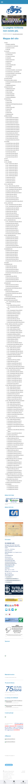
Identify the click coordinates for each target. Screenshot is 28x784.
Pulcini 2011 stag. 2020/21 (11, 213)
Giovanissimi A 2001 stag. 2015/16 (15, 451)
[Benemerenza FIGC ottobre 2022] (14, 529)
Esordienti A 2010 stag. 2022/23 (12, 190)
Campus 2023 (9, 102)
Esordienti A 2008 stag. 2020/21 (14, 334)
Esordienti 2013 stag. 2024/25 (12, 238)
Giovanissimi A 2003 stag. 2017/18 (14, 421)
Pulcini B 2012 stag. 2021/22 (12, 228)
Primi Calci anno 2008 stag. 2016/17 (15, 342)
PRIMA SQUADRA (8, 115)
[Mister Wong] (8, 761)
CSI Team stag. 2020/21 (11, 151)
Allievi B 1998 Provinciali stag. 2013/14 (15, 475)
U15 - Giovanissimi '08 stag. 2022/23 (15, 330)
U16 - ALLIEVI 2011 (9, 202)
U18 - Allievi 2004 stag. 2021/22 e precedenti (15, 400)
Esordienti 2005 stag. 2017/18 (13, 393)
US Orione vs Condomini (11, 74)
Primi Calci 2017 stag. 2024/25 (12, 286)
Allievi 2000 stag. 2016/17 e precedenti (14, 458)
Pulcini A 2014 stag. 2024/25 (12, 252)
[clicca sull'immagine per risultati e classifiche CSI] (14, 513)
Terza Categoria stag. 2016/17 (12, 132)
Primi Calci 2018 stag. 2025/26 (12, 291)
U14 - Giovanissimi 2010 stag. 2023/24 (14, 189)
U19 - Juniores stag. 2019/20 (12, 173)
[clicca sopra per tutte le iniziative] (14, 688)
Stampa (6, 771)
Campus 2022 (9, 109)
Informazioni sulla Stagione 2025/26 (13, 81)
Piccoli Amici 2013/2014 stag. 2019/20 (14, 247)
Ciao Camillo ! (9, 66)
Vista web (23, 772)
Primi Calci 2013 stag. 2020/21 (12, 245)
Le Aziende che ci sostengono (12, 45)
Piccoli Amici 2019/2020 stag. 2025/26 (14, 296)
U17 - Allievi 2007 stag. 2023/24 (14, 347)
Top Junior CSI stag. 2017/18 (12, 156)
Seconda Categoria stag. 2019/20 (12, 127)
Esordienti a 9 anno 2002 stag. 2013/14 (15, 444)
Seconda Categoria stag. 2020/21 (12, 126)
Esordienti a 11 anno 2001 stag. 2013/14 (16, 455)
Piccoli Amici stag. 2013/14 (13, 383)
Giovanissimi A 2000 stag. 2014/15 (15, 462)
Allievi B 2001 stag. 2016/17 (13, 450)
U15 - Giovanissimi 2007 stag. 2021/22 (15, 351)
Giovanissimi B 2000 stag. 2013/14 (15, 463)
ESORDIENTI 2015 (8, 264)
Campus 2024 (9, 100)
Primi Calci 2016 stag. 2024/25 (12, 277)
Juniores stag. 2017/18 (10, 177)
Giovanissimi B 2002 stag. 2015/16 (14, 441)
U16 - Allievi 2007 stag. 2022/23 (14, 349)
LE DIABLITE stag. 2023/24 (13, 487)
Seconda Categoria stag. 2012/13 (12, 139)
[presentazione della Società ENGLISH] (9, 614)
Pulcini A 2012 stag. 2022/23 (12, 226)
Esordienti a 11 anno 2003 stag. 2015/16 (16, 424)
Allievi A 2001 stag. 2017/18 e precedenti (14, 448)
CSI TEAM (7, 141)
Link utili (8, 49)
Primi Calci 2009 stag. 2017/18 (14, 318)
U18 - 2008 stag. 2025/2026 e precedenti (14, 323)
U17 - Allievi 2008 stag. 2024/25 (14, 325)
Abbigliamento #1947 (10, 88)
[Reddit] (17, 758)
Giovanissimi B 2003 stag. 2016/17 (14, 422)
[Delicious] (13, 758)
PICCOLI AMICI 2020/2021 (10, 298)
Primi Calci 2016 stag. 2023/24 (12, 279)
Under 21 (7, 160)
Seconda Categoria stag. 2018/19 (12, 129)
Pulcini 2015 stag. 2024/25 (11, 267)
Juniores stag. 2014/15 (10, 182)
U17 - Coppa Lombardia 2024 (13, 327)
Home (6, 42)
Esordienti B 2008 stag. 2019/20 (14, 337)
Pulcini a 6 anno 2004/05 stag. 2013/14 (15, 414)
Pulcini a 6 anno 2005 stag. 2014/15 (15, 398)
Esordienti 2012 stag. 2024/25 (12, 223)
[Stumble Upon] (11, 761)
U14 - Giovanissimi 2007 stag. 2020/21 (15, 352)
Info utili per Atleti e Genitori (11, 80)
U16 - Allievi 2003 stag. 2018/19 (14, 419)
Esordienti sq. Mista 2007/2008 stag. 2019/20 (15, 357)
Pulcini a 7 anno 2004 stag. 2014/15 (15, 412)
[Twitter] (11, 758)
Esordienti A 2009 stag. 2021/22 (14, 311)
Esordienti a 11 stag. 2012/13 (13, 465)
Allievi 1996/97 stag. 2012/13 (12, 479)
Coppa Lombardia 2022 (11, 64)
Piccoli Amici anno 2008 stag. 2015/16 (15, 344)
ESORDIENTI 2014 (8, 248)
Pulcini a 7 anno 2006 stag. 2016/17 (15, 378)
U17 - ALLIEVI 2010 (9, 184)
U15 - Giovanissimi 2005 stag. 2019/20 (15, 390)
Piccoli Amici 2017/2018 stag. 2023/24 (14, 288)
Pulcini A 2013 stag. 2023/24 (12, 240)
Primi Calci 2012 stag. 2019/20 (12, 231)
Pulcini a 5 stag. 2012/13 (12, 415)
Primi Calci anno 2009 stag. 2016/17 (15, 320)
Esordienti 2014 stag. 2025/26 (12, 250)
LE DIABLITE (8, 484)
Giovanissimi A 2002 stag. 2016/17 (15, 439)
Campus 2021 (9, 112)
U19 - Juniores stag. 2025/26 (12, 163)
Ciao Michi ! (8, 68)
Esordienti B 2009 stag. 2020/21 (14, 313)
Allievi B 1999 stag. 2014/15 (13, 468)
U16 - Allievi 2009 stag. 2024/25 (14, 305)
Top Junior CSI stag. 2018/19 (12, 155)
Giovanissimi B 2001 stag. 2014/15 (14, 453)
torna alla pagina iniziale (18, 34)
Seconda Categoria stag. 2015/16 (12, 134)
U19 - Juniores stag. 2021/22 (12, 170)
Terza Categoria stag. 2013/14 (12, 138)
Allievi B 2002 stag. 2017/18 (13, 438)
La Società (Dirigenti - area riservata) (13, 73)
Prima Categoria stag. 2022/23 (12, 122)
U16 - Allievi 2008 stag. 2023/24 (14, 329)
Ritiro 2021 (8, 110)
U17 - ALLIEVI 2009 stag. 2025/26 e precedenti (13, 302)
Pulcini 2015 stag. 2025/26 (11, 265)
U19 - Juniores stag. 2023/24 (12, 167)
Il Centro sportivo (8, 78)
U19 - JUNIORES (8, 161)
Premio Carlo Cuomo (10, 59)
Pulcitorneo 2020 (9, 114)
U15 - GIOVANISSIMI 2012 (10, 219)
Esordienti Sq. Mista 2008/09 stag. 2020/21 (16, 335)
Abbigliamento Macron (10, 85)
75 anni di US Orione (10, 56)
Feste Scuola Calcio (10, 90)
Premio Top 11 (9, 61)
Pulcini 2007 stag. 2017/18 (13, 361)
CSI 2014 (7, 262)
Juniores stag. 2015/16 (10, 180)
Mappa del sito (11, 771)
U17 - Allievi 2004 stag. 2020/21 (14, 402)
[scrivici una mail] (6, 609)
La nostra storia (9, 54)
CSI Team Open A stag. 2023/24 (12, 146)
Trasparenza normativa (11, 52)
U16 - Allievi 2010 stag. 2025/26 (12, 185)
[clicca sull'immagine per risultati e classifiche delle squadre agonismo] (14, 500)
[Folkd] (20, 758)
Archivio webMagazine (11, 97)
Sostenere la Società (10, 47)
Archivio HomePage (10, 93)
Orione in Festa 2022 (10, 107)
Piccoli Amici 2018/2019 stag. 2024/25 (14, 293)
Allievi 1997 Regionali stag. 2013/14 (15, 480)
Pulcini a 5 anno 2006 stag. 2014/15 (15, 381)
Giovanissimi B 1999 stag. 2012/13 (14, 472)
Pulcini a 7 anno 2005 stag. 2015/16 (15, 397)
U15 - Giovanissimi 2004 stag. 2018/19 (15, 405)
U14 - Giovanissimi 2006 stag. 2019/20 (15, 373)
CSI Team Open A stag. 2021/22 (12, 149)
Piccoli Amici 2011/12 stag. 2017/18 (13, 218)
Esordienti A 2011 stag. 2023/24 (12, 207)
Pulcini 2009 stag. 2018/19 (13, 317)
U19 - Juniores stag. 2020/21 (12, 172)
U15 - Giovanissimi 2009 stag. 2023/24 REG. (15, 307)
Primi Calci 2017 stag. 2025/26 (12, 284)
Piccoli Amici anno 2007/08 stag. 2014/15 (16, 366)
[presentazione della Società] (6, 614)
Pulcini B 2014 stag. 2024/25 (12, 254)
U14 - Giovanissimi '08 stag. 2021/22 (15, 332)
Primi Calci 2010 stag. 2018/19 (12, 197)
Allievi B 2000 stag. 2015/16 (13, 460)
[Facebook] (8, 758)
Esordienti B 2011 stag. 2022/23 (12, 209)
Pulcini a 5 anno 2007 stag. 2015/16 (15, 364)
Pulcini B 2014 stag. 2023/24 (12, 255)
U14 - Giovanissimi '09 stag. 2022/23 (15, 310)
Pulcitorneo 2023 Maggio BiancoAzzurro (14, 103)
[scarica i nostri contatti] (9, 609)
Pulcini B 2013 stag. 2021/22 (12, 243)
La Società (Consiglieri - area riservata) (14, 69)
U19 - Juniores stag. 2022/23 (12, 168)
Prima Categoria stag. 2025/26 (12, 117)
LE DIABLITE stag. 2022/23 (13, 489)
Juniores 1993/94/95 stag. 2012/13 (13, 482)
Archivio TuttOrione (10, 95)
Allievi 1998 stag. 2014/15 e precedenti (14, 473)
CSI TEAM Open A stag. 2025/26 (12, 143)
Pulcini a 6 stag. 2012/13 (12, 434)
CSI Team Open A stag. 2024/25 (12, 144)
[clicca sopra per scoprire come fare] (14, 600)
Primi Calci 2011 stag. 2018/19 (12, 216)
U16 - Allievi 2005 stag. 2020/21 (14, 388)
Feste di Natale (9, 92)
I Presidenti (8, 57)
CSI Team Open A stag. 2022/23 (12, 148)
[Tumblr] (13, 761)
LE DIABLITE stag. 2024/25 (13, 485)
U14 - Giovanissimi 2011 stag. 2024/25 (14, 206)
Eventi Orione (8, 98)
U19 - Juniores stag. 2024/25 (12, 165)
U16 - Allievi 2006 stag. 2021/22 (14, 369)
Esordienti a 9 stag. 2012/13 (13, 456)
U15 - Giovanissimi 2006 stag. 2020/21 (15, 371)
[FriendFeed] (17, 761)
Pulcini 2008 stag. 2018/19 (13, 339)
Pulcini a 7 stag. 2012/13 (12, 446)
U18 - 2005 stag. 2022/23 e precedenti (13, 385)
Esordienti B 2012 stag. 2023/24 (12, 225)
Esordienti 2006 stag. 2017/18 (14, 376)
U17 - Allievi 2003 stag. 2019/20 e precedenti (15, 417)
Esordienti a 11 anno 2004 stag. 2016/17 (16, 409)
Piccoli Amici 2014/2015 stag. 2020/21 (14, 260)
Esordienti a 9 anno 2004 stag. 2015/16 (15, 410)
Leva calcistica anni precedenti (11, 300)
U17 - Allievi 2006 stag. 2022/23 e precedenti (15, 368)
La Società (7, 51)
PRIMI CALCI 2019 (8, 294)
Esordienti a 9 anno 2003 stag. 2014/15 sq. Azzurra (16, 427)
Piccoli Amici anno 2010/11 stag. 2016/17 (14, 201)
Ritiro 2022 (8, 105)
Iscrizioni (8, 83)
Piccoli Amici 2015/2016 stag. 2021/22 (14, 272)
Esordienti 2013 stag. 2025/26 (12, 236)
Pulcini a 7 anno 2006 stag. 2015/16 (15, 380)
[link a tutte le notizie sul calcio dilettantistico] (14, 701)
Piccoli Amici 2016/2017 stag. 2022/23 (14, 281)
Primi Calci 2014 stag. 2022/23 (12, 257)
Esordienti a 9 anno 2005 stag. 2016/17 (15, 395)
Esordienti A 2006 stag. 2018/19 (14, 375)
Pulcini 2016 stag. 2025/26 (11, 276)
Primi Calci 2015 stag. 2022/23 (12, 271)
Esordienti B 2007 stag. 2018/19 (14, 359)
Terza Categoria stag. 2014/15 (12, 136)
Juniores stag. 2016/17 (10, 178)
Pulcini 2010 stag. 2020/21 (11, 194)
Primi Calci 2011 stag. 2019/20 (12, 214)
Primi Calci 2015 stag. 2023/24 (12, 269)
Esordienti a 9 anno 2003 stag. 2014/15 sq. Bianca (16, 430)
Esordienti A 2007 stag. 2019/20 (14, 354)
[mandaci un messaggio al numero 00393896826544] (15, 609)
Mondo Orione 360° (9, 86)
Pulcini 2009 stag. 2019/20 (13, 315)
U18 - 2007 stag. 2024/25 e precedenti (14, 346)
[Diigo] (15, 761)
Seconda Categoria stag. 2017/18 (12, 131)
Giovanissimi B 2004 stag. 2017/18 (14, 407)
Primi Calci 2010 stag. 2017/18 (12, 199)
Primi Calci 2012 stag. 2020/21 (12, 230)
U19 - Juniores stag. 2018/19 (12, 175)
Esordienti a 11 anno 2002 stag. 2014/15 (16, 443)
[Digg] (15, 758)
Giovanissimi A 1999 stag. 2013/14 (15, 470)
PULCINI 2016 (8, 274)
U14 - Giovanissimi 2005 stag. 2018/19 (15, 392)
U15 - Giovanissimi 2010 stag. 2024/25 (14, 187)
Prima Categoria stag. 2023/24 (12, 121)
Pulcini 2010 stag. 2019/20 (11, 196)
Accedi (23, 771)
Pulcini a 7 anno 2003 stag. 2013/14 (15, 433)
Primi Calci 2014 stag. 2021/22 (12, 259)
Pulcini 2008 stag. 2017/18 (13, 340)
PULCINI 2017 (8, 283)
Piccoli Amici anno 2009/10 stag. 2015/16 (16, 322)
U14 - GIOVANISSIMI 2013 (10, 235)
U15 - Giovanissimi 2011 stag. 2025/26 (14, 204)
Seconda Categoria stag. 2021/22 (12, 124)
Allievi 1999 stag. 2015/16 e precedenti (14, 467)
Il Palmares (8, 63)
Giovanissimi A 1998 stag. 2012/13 (14, 477)
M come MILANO (9, 76)
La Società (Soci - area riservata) (12, 71)
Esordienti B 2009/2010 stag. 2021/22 (13, 192)
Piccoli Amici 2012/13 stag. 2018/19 (13, 233)
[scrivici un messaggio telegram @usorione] (12, 609)
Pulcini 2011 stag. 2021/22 (11, 211)
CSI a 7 (6, 158)
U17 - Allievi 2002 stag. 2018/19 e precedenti (15, 436)
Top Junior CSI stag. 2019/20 (12, 153)
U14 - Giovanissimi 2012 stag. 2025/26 (14, 221)
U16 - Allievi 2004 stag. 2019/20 (14, 404)
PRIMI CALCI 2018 (8, 289)
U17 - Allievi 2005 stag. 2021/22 (14, 387)
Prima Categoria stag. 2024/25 (12, 119)
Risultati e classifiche (10, 44)
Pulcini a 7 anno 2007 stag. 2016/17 (15, 363)
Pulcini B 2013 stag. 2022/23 (12, 242)
